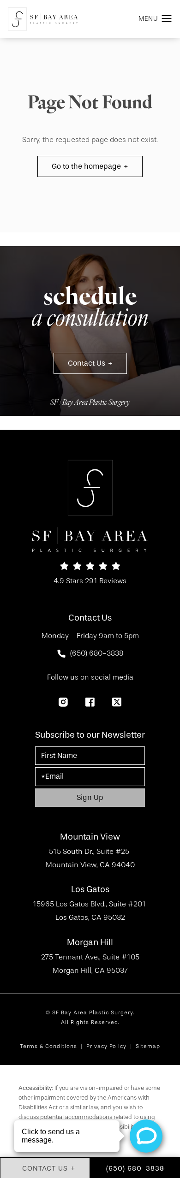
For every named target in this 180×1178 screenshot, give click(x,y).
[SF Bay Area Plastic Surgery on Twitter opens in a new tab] (117, 702)
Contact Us (86, 363)
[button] (167, 19)
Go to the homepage (86, 166)
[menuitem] (63, 702)
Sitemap (148, 1046)
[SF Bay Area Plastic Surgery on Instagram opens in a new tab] (63, 702)
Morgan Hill (90, 942)
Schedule (90, 309)
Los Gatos (90, 889)
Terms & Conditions (48, 1046)
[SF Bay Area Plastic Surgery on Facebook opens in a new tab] (90, 702)
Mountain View (90, 837)
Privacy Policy (106, 1046)
